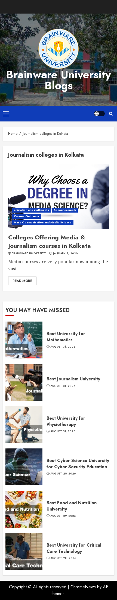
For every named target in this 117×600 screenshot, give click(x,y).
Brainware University (29, 253)
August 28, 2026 (63, 558)
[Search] (110, 113)
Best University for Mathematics (66, 337)
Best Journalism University (73, 379)
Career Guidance (26, 216)
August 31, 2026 (62, 347)
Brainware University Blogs (58, 80)
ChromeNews (83, 587)
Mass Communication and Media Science (43, 222)
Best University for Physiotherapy (66, 421)
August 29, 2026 (63, 474)
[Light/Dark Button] (99, 113)
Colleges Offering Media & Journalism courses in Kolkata (49, 241)
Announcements (65, 210)
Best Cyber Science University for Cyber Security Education (78, 463)
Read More (22, 280)
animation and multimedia (31, 210)
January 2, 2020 (65, 253)
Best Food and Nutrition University (72, 506)
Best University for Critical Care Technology (74, 548)
